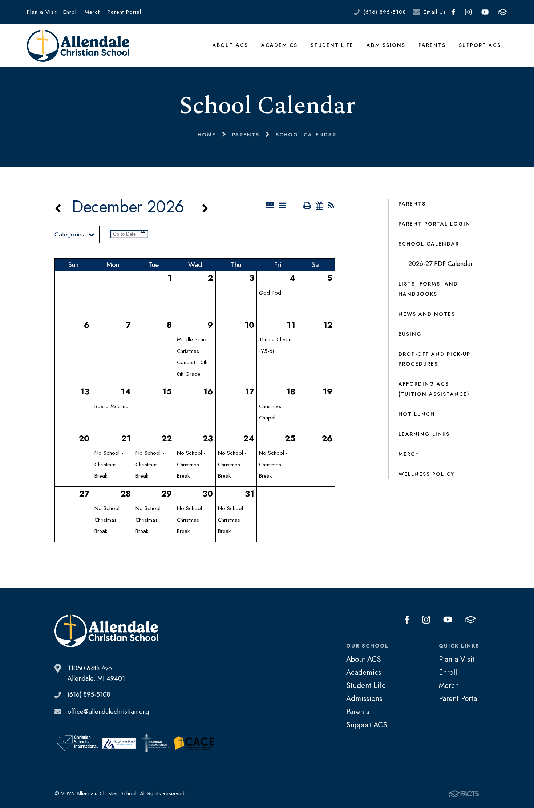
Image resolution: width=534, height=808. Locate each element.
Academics (279, 45)
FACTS (503, 12)
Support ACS (480, 45)
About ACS (230, 45)
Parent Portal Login (434, 223)
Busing (410, 334)
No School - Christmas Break (108, 464)
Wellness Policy (426, 474)
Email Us (435, 12)
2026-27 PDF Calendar (440, 263)
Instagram (468, 12)
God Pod (270, 293)
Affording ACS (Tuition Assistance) (434, 389)
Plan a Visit (42, 12)
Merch (93, 12)
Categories (69, 234)
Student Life (332, 45)
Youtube (485, 12)
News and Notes (427, 314)
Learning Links (424, 434)
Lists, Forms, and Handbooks (428, 289)
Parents (432, 45)
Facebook (453, 12)
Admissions (386, 45)
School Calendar (429, 243)
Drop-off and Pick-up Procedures (434, 359)
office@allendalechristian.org (108, 711)
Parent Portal (124, 12)
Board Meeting (111, 406)
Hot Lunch (417, 414)
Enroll (70, 12)
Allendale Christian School (78, 45)
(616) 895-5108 (384, 12)
